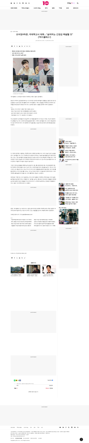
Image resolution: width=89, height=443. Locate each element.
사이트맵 (40, 438)
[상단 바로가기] (81, 439)
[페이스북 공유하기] (14, 46)
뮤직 (46, 8)
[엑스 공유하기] (17, 46)
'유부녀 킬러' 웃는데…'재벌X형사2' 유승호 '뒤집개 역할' (70, 143)
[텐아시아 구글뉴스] (29, 3)
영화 (53, 8)
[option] (68, 215)
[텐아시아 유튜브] (11, 3)
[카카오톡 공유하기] (12, 46)
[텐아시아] (46, 3)
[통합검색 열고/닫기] (77, 3)
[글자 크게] (27, 46)
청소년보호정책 (26, 438)
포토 (67, 8)
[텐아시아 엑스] (19, 3)
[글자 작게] (29, 46)
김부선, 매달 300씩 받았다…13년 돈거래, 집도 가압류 (70, 152)
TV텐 (60, 8)
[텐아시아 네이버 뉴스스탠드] (26, 3)
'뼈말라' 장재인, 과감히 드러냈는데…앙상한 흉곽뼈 (71, 147)
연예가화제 (14, 8)
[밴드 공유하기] (22, 46)
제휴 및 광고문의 (33, 438)
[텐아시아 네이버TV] (14, 3)
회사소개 (12, 438)
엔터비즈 (75, 8)
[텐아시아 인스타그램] (23, 3)
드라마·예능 (37, 8)
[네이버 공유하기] (19, 46)
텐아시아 (17, 440)
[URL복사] (24, 46)
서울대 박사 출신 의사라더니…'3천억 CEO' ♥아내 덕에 (71, 185)
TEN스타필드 (25, 8)
